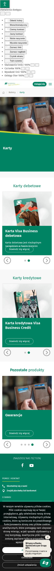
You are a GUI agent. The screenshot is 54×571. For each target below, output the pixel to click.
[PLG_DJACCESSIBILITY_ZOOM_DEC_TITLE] (32, 65)
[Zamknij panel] (8, 13)
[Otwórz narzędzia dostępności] (5, 4)
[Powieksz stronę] (37, 65)
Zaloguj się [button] (39, 84)
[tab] (25, 260)
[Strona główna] (3, 92)
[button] (50, 84)
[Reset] (2, 13)
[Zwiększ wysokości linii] (33, 72)
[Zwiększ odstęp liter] (31, 75)
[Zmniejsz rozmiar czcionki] (23, 68)
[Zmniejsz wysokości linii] (29, 72)
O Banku (6, 497)
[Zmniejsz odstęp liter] (26, 75)
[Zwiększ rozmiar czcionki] (27, 68)
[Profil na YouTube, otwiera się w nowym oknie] (31, 465)
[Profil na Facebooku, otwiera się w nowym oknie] (22, 465)
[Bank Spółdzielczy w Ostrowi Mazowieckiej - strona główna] (12, 84)
